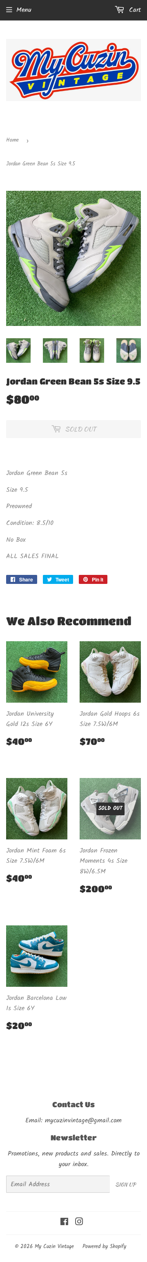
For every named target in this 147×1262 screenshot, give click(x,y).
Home (12, 140)
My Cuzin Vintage (54, 1246)
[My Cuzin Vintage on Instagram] (79, 1223)
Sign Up (125, 1184)
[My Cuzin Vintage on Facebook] (64, 1223)
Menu (23, 10)
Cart (134, 10)
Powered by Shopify (104, 1246)
